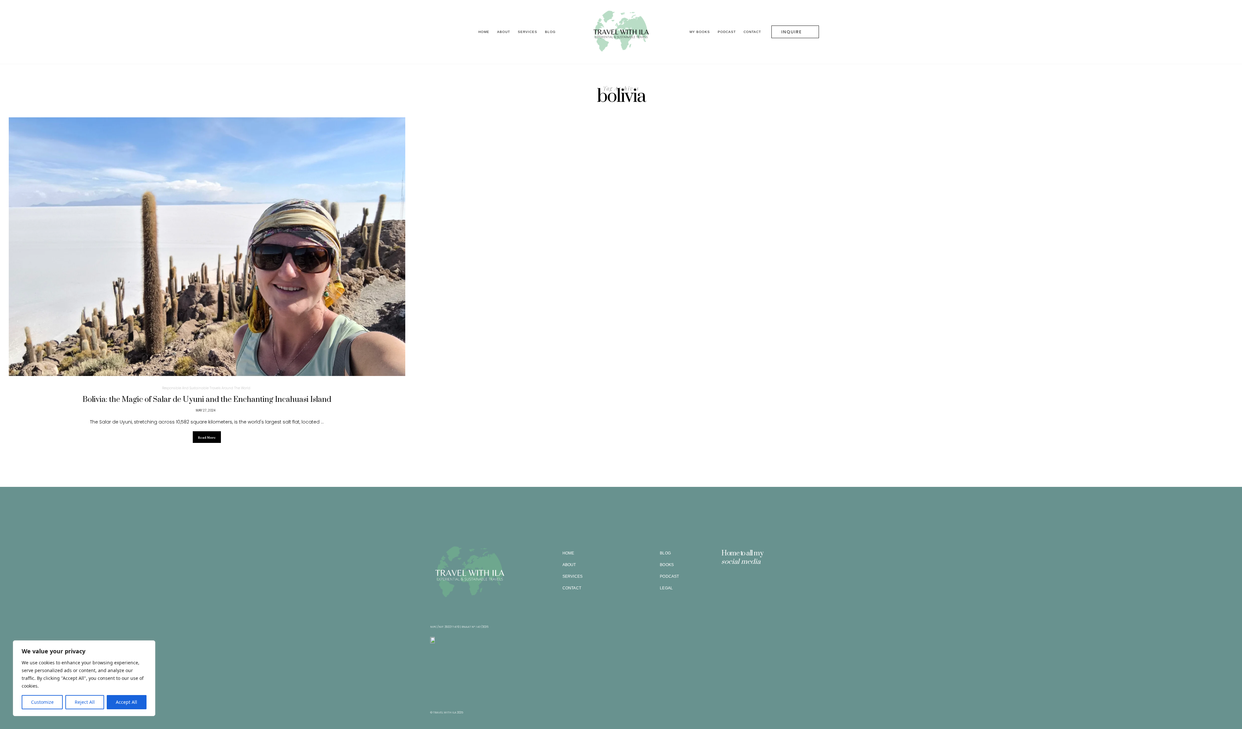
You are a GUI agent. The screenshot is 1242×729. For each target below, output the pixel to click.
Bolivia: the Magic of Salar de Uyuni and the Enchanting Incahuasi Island (206, 399)
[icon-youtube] (767, 583)
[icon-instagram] (725, 583)
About (503, 32)
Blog (550, 32)
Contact (752, 32)
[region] (84, 678)
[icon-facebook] (739, 583)
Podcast (727, 32)
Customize (42, 702)
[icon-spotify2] (753, 583)
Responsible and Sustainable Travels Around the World (206, 388)
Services (527, 32)
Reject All (85, 702)
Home (483, 32)
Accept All (126, 702)
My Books (700, 32)
